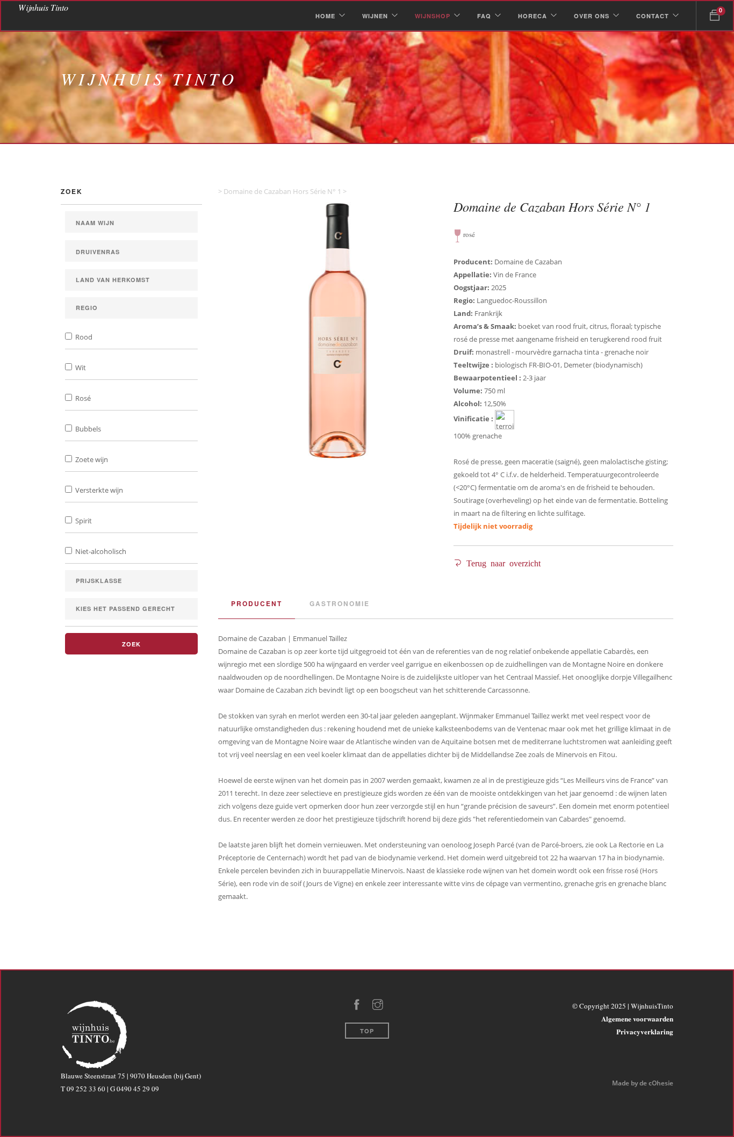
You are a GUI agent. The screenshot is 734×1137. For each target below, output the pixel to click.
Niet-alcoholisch (100, 551)
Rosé (82, 398)
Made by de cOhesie (642, 1083)
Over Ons (591, 16)
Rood (83, 337)
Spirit (83, 521)
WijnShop (432, 16)
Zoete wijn (91, 459)
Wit (80, 367)
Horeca (532, 16)
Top (367, 1031)
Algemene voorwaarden (637, 1018)
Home (325, 16)
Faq (484, 16)
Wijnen (375, 16)
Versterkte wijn (98, 490)
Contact (652, 16)
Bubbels (87, 429)
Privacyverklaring (644, 1031)
